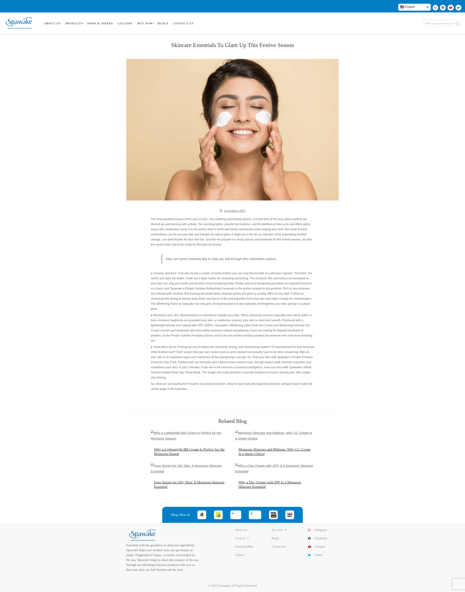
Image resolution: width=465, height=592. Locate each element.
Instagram (320, 530)
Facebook (320, 538)
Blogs (275, 538)
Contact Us (279, 546)
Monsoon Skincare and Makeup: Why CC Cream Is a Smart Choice (274, 451)
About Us (241, 530)
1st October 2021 (235, 210)
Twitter (318, 555)
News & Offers (244, 546)
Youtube (319, 546)
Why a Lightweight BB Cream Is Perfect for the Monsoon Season (189, 451)
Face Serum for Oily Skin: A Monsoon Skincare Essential (189, 484)
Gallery (239, 555)
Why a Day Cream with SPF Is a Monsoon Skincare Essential (269, 484)
